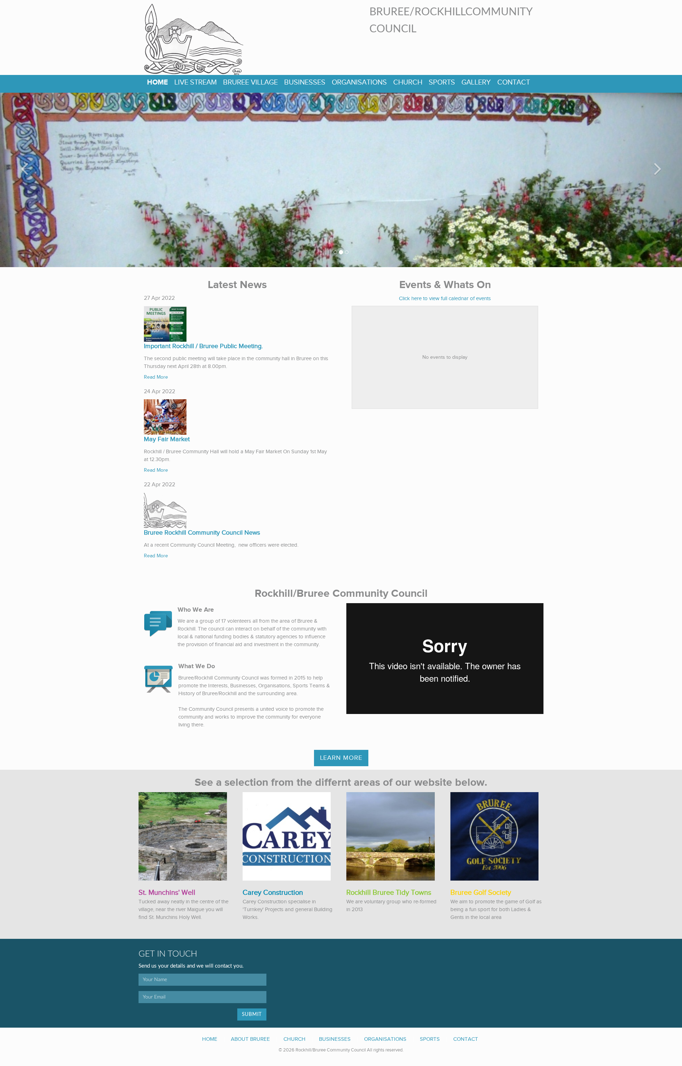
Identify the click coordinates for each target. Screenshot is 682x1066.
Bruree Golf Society (480, 892)
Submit (252, 1014)
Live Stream (195, 82)
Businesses (304, 82)
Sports (442, 82)
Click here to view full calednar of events (445, 298)
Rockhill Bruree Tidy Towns (388, 892)
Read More (156, 377)
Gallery (476, 82)
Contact (513, 82)
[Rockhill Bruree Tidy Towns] (390, 836)
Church (407, 82)
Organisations (359, 82)
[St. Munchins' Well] (183, 836)
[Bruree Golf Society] (494, 836)
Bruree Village (250, 82)
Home (157, 82)
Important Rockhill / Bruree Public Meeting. (203, 346)
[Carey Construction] (287, 836)
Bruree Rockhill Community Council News (202, 532)
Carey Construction (273, 892)
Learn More (341, 758)
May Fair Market (167, 439)
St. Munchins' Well (167, 892)
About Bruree (250, 1039)
